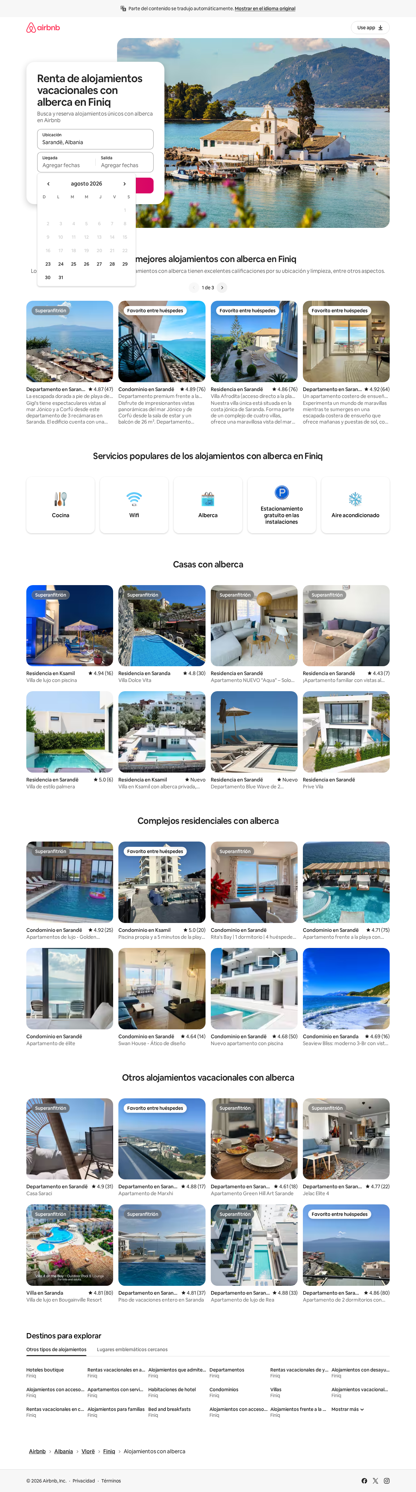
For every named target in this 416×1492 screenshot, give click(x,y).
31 (61, 277)
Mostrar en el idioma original (265, 8)
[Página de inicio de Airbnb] (43, 27)
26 (86, 264)
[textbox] (66, 165)
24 (60, 264)
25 (73, 264)
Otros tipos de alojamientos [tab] (56, 1349)
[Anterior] (194, 287)
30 (48, 277)
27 (99, 264)
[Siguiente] (222, 287)
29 (125, 264)
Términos (111, 1481)
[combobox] (95, 142)
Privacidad (84, 1481)
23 (48, 264)
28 (112, 264)
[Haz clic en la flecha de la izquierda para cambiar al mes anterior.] (49, 184)
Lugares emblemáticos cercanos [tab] (132, 1349)
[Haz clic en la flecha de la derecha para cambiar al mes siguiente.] (124, 184)
